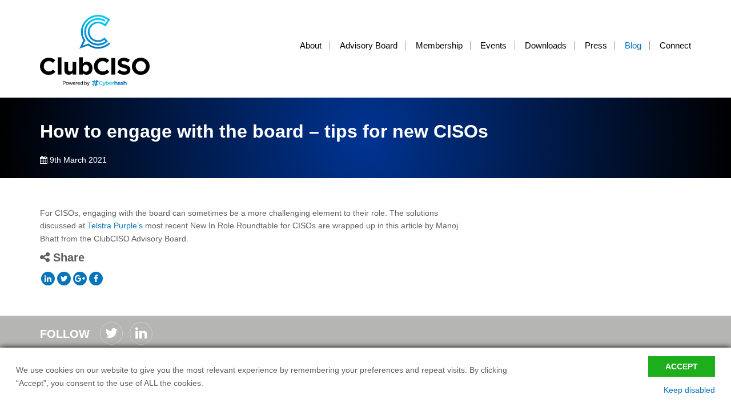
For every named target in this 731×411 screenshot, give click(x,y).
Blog (633, 45)
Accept (681, 366)
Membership (439, 45)
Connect (675, 45)
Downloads (546, 45)
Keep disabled (689, 389)
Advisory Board (368, 45)
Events (493, 45)
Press (596, 45)
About (311, 45)
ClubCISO (103, 50)
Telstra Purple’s (115, 225)
